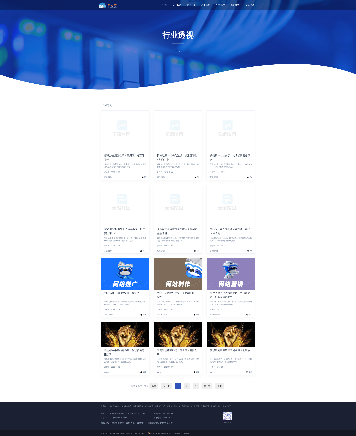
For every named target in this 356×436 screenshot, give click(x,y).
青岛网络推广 (126, 406)
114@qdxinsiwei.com (118, 417)
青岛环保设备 (216, 406)
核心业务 (191, 5)
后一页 (207, 386)
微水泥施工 (227, 406)
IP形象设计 (195, 406)
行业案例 (205, 5)
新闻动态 (235, 5)
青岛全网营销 (138, 406)
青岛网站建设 (115, 406)
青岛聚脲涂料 (184, 406)
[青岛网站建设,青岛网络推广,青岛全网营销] (109, 5)
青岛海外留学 (172, 406)
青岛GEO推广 (160, 406)
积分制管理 (149, 406)
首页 (164, 5)
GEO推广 (220, 5)
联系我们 (249, 5)
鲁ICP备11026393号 (137, 433)
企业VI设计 (205, 406)
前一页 (167, 386)
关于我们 (176, 5)
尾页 (220, 386)
